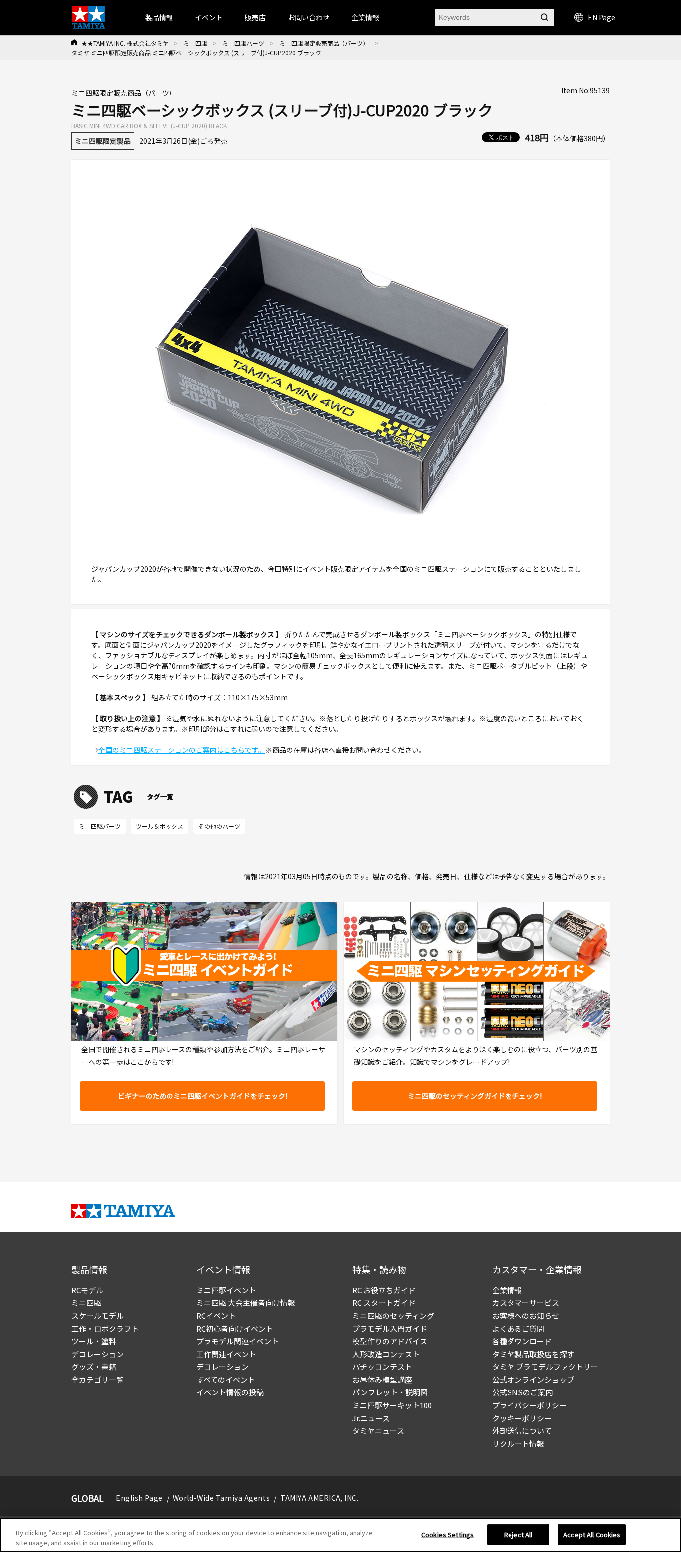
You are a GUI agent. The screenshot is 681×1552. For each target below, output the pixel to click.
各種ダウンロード (522, 1341)
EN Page (601, 17)
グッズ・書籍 (93, 1366)
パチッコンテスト (382, 1366)
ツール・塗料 (93, 1341)
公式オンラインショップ (533, 1379)
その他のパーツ (219, 826)
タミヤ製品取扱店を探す (533, 1354)
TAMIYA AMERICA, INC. (319, 1498)
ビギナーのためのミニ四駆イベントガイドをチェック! (202, 1096)
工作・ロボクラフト (105, 1328)
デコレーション (97, 1354)
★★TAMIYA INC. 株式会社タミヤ (125, 43)
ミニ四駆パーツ (243, 43)
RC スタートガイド (384, 1302)
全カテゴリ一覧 (97, 1379)
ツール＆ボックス (159, 826)
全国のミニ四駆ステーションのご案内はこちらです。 (181, 750)
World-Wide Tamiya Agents (221, 1498)
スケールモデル (97, 1315)
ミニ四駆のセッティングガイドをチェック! (475, 1096)
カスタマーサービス (525, 1302)
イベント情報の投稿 (230, 1392)
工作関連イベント (226, 1354)
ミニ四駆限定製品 (103, 141)
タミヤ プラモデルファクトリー (545, 1366)
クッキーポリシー (522, 1418)
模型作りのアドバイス (389, 1341)
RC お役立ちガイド (384, 1290)
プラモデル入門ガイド (389, 1328)
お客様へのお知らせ (525, 1315)
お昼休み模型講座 (382, 1379)
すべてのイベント (225, 1379)
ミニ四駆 (195, 43)
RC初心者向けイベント (234, 1328)
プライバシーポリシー (529, 1405)
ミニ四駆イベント (226, 1290)
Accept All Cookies (591, 1534)
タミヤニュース (378, 1430)
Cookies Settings (447, 1534)
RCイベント (216, 1315)
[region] (340, 1535)
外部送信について (522, 1430)
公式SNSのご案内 (522, 1392)
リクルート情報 (518, 1443)
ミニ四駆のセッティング (393, 1315)
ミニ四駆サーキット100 (392, 1405)
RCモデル (87, 1290)
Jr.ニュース (371, 1418)
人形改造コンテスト (386, 1354)
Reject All (518, 1534)
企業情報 (507, 1290)
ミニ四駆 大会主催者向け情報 (245, 1302)
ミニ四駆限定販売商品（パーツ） (324, 43)
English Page (139, 1498)
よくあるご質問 (518, 1328)
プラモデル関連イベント (237, 1341)
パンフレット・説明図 (390, 1392)
